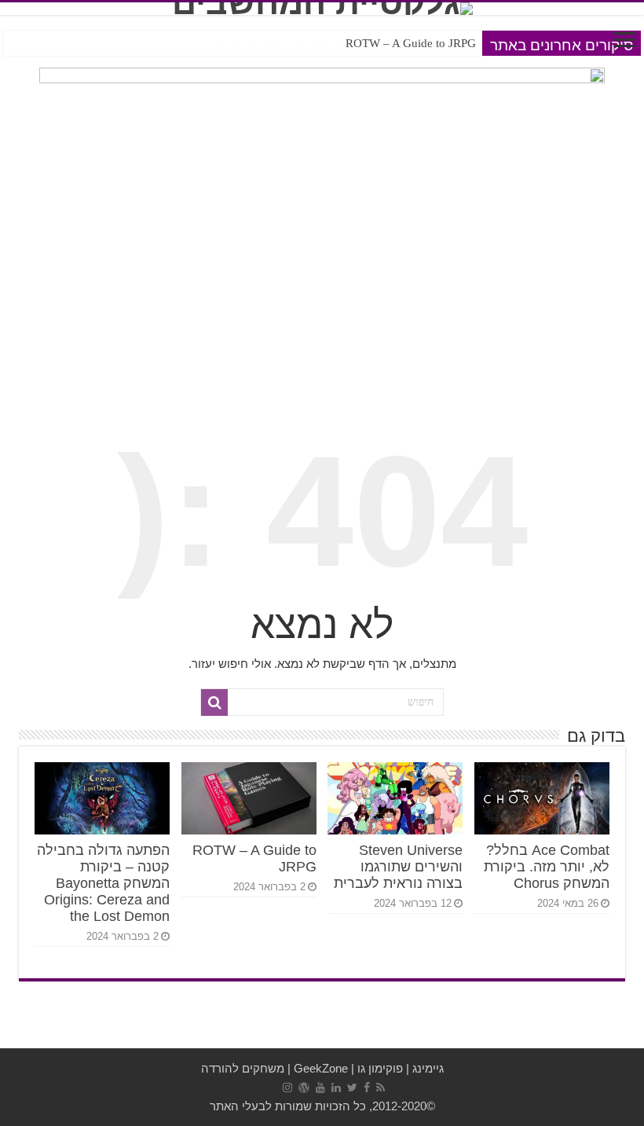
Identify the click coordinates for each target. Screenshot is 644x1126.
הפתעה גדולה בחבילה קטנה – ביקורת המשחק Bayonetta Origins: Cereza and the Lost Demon (254, 43)
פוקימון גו (380, 1068)
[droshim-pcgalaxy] (322, 109)
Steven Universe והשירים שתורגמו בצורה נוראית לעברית (398, 866)
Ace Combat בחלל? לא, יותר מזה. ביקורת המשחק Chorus (546, 866)
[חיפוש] (214, 702)
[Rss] (380, 1087)
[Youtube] (320, 1087)
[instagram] (287, 1087)
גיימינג (428, 1068)
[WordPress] (304, 1087)
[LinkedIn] (336, 1087)
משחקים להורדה (242, 1068)
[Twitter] (352, 1087)
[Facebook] (366, 1087)
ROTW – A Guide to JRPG (411, 43)
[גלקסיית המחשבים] (322, 8)
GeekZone (321, 1068)
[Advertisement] (322, 280)
